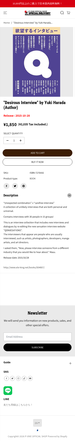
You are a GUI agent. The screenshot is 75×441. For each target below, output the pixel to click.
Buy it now (37, 162)
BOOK (33, 178)
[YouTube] (30, 378)
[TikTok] (24, 378)
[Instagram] (18, 378)
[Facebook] (6, 186)
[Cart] (68, 13)
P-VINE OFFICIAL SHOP (36, 436)
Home (6, 22)
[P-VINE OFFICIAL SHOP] (37, 12)
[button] (5, 12)
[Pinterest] (24, 186)
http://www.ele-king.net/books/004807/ (24, 267)
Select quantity (13, 133)
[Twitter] (15, 186)
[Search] (62, 13)
